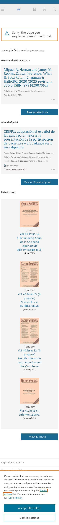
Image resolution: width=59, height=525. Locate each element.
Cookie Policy (15, 497)
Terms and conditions (13, 469)
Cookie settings (29, 517)
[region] (29, 497)
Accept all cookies (29, 508)
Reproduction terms (12, 462)
